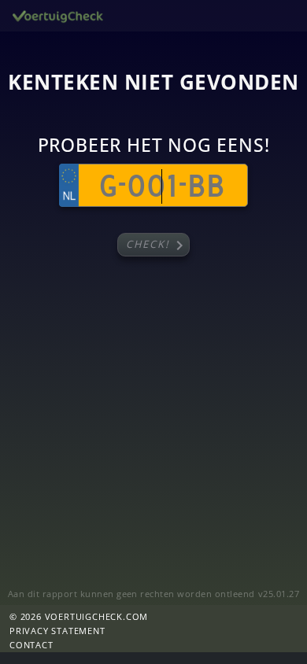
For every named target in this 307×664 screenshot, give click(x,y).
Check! (157, 245)
